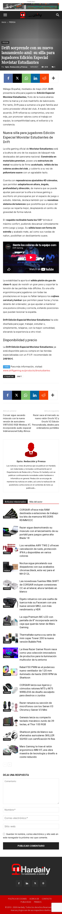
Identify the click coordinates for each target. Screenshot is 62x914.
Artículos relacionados (15, 502)
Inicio (4, 22)
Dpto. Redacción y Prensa (16, 67)
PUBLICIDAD (26, 902)
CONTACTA (47, 899)
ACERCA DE (34, 899)
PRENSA (12, 22)
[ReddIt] (44, 78)
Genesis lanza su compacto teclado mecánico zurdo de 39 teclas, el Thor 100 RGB (37, 721)
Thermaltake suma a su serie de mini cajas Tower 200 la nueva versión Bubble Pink (38, 638)
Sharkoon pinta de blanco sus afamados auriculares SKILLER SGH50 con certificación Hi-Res (37, 735)
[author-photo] (31, 457)
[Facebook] (8, 78)
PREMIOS (37, 902)
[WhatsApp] (26, 78)
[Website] (43, 883)
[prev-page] (5, 764)
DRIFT (19, 376)
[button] (5, 15)
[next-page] (10, 764)
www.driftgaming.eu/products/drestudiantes (26, 370)
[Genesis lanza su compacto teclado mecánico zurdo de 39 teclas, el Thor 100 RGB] (10, 721)
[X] (17, 78)
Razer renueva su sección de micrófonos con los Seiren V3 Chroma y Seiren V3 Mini (36, 706)
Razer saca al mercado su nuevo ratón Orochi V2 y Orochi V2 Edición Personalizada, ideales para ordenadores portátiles (45, 421)
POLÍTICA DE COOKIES (17, 899)
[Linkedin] (35, 78)
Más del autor (35, 502)
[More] (53, 78)
